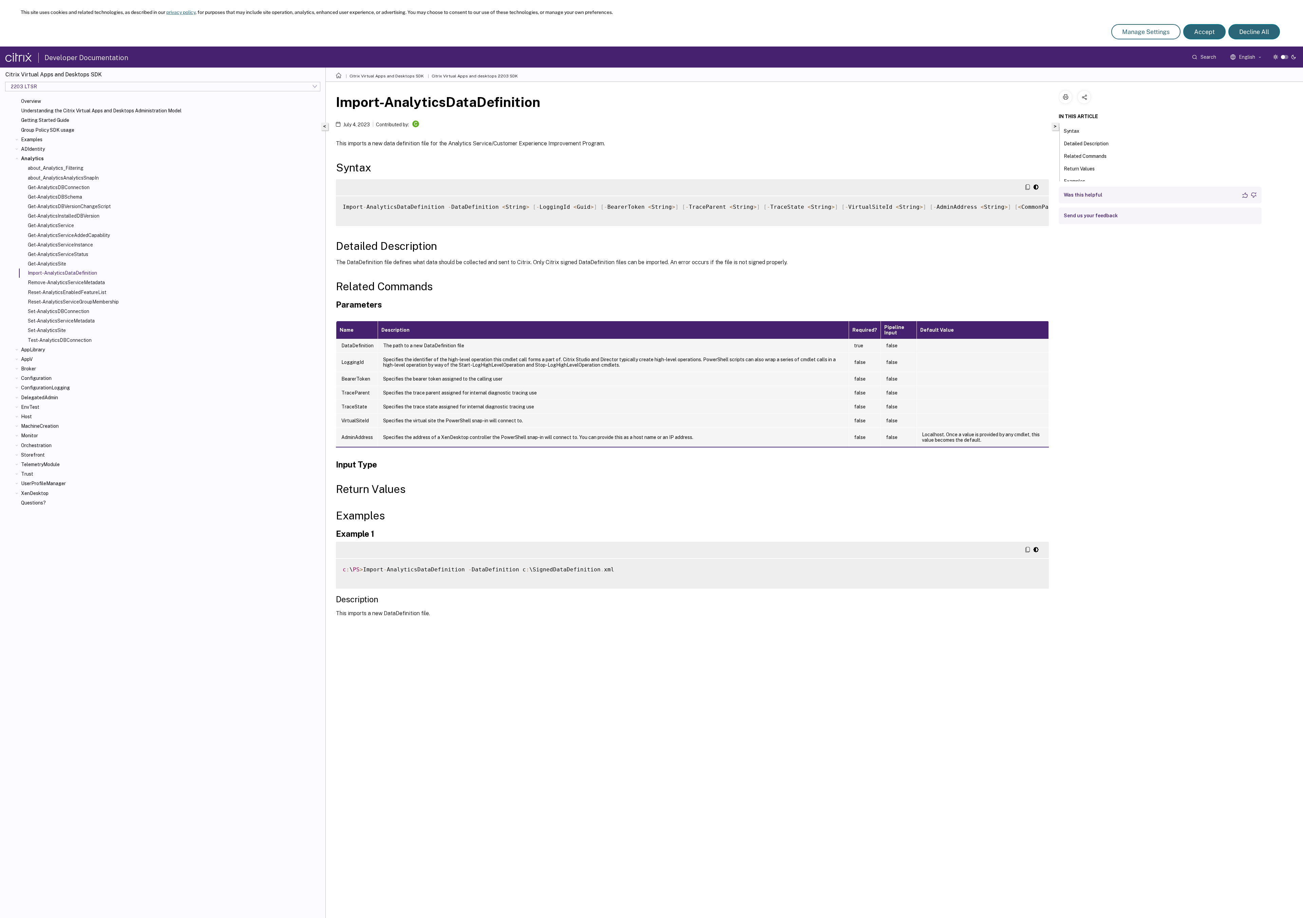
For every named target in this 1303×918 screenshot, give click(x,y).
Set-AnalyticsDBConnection (58, 311)
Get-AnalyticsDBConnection (59, 187)
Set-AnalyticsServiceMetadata (61, 321)
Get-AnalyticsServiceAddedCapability (69, 235)
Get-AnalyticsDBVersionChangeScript (69, 206)
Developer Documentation (86, 58)
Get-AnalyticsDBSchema (55, 197)
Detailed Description (1086, 143)
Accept (1204, 31)
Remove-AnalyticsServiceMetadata (66, 282)
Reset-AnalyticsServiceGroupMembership (73, 302)
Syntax (1071, 131)
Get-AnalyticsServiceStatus (58, 254)
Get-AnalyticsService (51, 225)
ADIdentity (33, 149)
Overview (31, 101)
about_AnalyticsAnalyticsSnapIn (63, 178)
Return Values (1079, 168)
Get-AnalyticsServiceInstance (60, 244)
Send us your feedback (1091, 215)
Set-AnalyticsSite (47, 330)
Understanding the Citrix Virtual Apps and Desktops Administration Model (101, 110)
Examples (31, 139)
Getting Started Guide (45, 120)
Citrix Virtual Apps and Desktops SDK (387, 76)
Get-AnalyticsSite (47, 264)
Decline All (1254, 31)
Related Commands (1085, 156)
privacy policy (180, 12)
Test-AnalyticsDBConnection (60, 340)
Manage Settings (1146, 31)
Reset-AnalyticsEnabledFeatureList (67, 292)
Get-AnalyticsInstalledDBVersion (63, 216)
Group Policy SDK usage (47, 130)
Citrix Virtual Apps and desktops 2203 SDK (475, 76)
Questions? (33, 503)
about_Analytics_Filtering (55, 168)
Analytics (32, 158)
